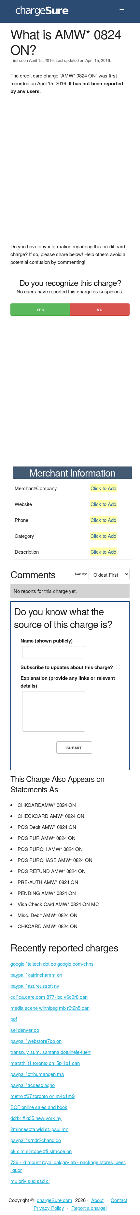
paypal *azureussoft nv (34, 985)
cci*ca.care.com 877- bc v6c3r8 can (49, 996)
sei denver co (24, 1029)
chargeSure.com (54, 1200)
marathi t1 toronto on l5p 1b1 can (45, 1062)
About (97, 1200)
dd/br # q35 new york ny (36, 1118)
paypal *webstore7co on (36, 1040)
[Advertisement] (70, 172)
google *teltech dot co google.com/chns (52, 963)
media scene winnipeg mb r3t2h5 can (50, 1007)
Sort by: (81, 574)
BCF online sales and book (38, 1106)
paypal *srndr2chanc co (35, 1140)
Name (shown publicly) (47, 640)
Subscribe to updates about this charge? (67, 667)
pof (13, 1018)
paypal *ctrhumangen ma (37, 1073)
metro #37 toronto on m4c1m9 (42, 1095)
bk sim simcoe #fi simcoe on (41, 1151)
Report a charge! (89, 1207)
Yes (40, 309)
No (100, 309)
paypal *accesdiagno (32, 1084)
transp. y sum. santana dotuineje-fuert (50, 1051)
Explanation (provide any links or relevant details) (68, 681)
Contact (119, 1200)
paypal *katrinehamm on (36, 974)
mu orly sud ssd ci (29, 1180)
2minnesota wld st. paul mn (39, 1129)
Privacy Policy (49, 1207)
